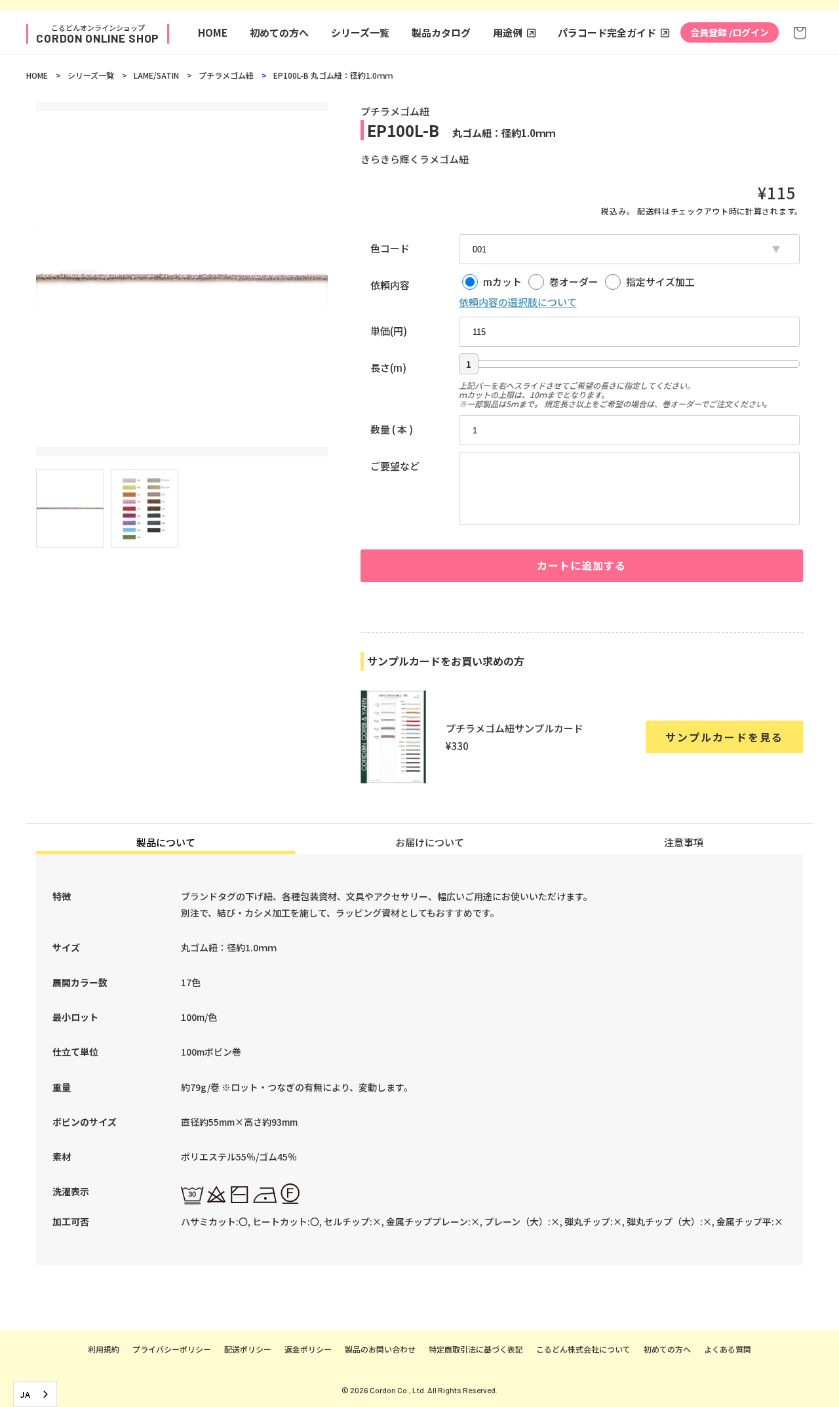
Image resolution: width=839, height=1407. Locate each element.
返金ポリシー (308, 1349)
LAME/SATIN (156, 75)
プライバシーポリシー (171, 1349)
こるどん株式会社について (583, 1349)
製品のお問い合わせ (380, 1349)
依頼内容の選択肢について (518, 302)
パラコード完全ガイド (607, 32)
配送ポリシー (247, 1349)
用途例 (507, 32)
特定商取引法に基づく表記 (476, 1349)
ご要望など (395, 466)
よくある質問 (727, 1349)
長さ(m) (388, 367)
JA (25, 1394)
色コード (390, 248)
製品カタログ (441, 32)
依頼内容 (390, 285)
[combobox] (35, 1394)
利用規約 (103, 1349)
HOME (212, 32)
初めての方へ (279, 32)
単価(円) (388, 331)
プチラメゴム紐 (226, 75)
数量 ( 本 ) (391, 429)
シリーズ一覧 (360, 32)
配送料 (649, 210)
